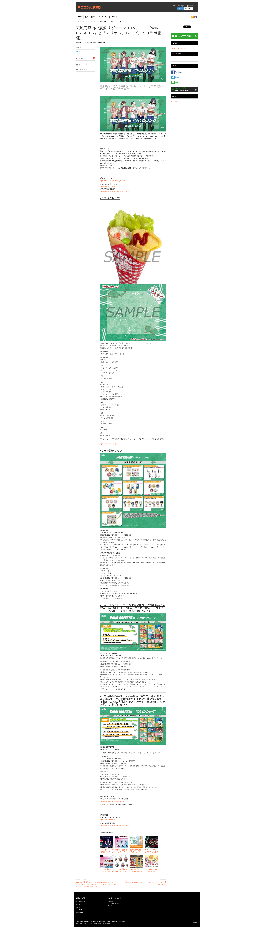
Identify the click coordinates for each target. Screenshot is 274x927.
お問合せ (110, 905)
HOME (80, 17)
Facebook (178, 72)
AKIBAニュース (81, 42)
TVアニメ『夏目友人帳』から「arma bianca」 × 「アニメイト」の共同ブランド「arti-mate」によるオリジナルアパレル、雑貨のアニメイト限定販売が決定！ (97, 884)
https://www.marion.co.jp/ (108, 444)
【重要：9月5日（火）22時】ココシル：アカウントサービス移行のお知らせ (110, 21)
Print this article (83, 69)
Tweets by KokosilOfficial (179, 48)
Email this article (84, 65)
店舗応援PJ (79, 912)
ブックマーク (113, 17)
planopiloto (102, 42)
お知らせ (78, 904)
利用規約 (110, 901)
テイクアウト (80, 909)
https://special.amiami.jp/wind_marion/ (112, 181)
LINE (176, 82)
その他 (78, 907)
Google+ (81, 58)
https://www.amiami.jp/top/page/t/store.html (114, 191)
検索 (86, 17)
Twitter (81, 51)
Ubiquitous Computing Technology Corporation (99, 921)
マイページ (102, 17)
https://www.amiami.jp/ (107, 186)
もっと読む (174, 102)
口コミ (93, 17)
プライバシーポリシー (114, 903)
